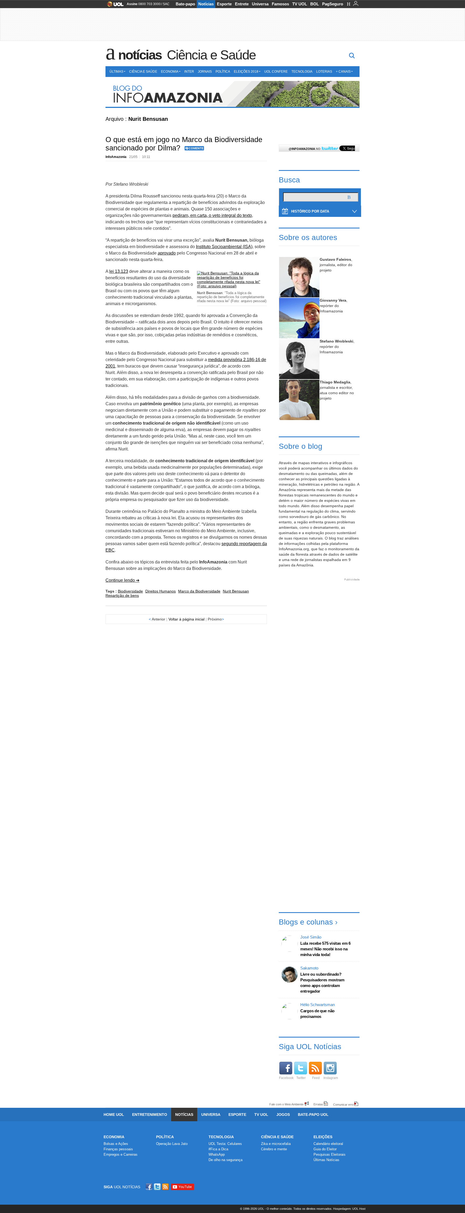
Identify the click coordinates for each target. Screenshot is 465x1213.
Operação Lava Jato (172, 1144)
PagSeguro (332, 4)
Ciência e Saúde (211, 55)
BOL (314, 4)
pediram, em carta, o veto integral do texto (212, 215)
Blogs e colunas (306, 922)
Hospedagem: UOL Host (349, 1208)
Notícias (206, 4)
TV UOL (299, 4)
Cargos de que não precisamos (317, 1014)
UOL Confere (276, 71)
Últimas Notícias (326, 1160)
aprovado (167, 253)
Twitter (301, 1078)
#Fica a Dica (218, 1149)
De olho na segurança (225, 1160)
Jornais (205, 71)
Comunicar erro (343, 1104)
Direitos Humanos (160, 591)
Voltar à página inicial (186, 619)
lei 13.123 (118, 271)
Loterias (324, 71)
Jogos (283, 1114)
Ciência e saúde (277, 1137)
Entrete (242, 4)
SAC (166, 4)
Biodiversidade (130, 591)
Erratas (318, 1104)
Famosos (280, 4)
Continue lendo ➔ (122, 580)
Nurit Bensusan (236, 591)
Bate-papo (185, 4)
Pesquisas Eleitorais (329, 1154)
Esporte (224, 4)
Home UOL (114, 1114)
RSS (166, 1186)
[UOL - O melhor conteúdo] (114, 5)
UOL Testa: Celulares (225, 1144)
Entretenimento (149, 1114)
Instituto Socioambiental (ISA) (224, 246)
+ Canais (343, 71)
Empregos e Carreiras (121, 1154)
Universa (260, 4)
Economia (169, 71)
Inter (189, 71)
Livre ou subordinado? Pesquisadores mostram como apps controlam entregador (322, 982)
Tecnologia (301, 71)
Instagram (330, 1078)
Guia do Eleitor (325, 1149)
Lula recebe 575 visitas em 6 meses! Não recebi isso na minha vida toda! (325, 949)
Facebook (286, 1078)
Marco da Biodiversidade (199, 591)
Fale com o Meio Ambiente (286, 1104)
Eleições (322, 1137)
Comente (196, 148)
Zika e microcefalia (276, 1144)
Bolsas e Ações (116, 1144)
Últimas (116, 71)
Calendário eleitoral (328, 1144)
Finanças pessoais (118, 1149)
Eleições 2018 (246, 71)
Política (223, 71)
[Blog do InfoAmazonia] (232, 94)
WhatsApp (217, 1154)
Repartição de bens (122, 595)
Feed (316, 1078)
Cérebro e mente (274, 1149)
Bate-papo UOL (313, 1114)
